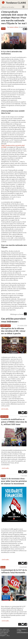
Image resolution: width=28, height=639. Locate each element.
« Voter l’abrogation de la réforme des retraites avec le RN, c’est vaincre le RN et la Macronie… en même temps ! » (14, 381)
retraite (3, 28)
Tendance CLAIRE (16, 2)
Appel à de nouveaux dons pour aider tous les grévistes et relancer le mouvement (14, 481)
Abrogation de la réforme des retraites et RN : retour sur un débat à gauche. (13, 331)
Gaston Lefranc (13, 27)
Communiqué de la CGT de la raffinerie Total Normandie (14, 571)
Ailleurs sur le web (7, 7)
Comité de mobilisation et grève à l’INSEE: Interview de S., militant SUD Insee (14, 421)
